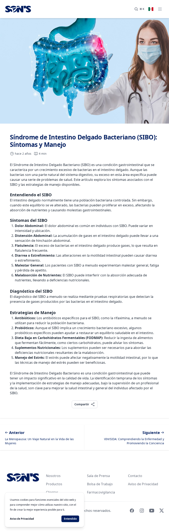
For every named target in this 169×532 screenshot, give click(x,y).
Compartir (81, 404)
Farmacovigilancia (101, 492)
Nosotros (53, 476)
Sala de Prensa (98, 476)
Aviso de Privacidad (143, 484)
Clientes (52, 492)
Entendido (70, 518)
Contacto (135, 476)
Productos (54, 484)
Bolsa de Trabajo (100, 484)
